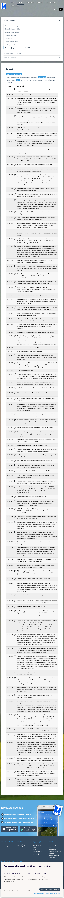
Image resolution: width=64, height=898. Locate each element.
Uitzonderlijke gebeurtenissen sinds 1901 (17, 48)
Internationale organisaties (53, 848)
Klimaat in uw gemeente (12, 41)
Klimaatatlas (8, 38)
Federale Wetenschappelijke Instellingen (54, 855)
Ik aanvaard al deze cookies (50, 889)
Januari (8, 80)
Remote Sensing (37, 851)
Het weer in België (7, 841)
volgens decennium (25, 77)
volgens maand (42, 77)
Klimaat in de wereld (10, 58)
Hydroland (36, 855)
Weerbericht (4, 844)
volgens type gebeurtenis (13, 77)
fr (56, 9)
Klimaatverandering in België (12, 53)
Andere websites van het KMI (38, 841)
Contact (20, 861)
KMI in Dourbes (37, 845)
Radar (34, 847)
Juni (27, 80)
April (21, 80)
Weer (12, 2)
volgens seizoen (51, 77)
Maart (17, 80)
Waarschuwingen (5, 847)
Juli (30, 80)
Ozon (34, 849)
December (9, 82)
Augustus (34, 80)
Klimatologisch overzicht (12, 29)
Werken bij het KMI (7, 861)
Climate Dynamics (37, 853)
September (41, 80)
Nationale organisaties (55, 851)
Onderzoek (30, 2)
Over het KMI (15, 6)
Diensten (40, 2)
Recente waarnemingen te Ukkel (15, 26)
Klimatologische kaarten (12, 32)
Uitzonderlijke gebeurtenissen (14, 74)
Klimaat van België (9, 20)
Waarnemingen (5, 846)
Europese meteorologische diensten (56, 845)
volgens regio (34, 77)
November (52, 80)
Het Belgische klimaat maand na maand (16, 45)
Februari (13, 80)
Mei (25, 80)
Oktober (47, 80)
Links (51, 841)
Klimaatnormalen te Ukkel (12, 35)
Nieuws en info (51, 2)
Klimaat (20, 2)
